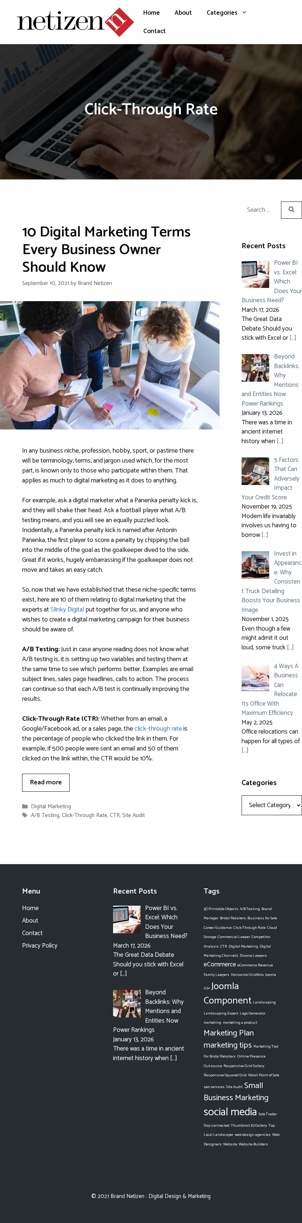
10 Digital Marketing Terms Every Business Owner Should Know (106, 250)
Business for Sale (262, 918)
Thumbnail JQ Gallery (249, 1125)
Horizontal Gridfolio (247, 974)
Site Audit (133, 815)
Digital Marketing (51, 807)
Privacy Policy (39, 946)
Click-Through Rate (84, 815)
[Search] (291, 210)
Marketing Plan (229, 1033)
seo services (214, 1087)
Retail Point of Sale (263, 1075)
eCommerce (220, 964)
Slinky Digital (67, 609)
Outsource (213, 1066)
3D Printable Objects (221, 909)
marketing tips (228, 1045)
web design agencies (253, 1134)
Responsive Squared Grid (225, 1075)
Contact (154, 31)
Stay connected (216, 1125)
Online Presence (251, 1056)
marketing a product (240, 1022)
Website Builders (253, 1144)
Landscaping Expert (221, 1013)
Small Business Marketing (236, 1092)
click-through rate (158, 728)
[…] (292, 338)
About (183, 13)
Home (151, 13)
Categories (222, 13)
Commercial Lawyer (234, 937)
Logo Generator (253, 1013)
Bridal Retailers (233, 918)
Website (230, 1144)
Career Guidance (218, 927)
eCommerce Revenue (255, 965)
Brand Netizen (127, 1196)
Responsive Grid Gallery (244, 1066)
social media (230, 1112)
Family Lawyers (216, 974)
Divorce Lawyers (253, 955)
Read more (46, 782)
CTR (115, 815)
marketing (212, 1022)
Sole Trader (268, 1114)
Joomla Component (228, 993)
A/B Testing (45, 815)
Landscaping (264, 1002)
